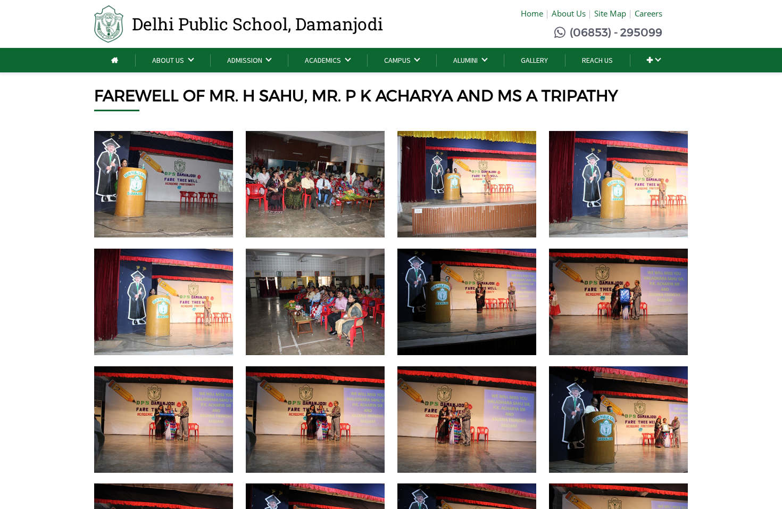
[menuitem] (114, 60)
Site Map (610, 13)
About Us (569, 13)
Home (532, 13)
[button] (653, 60)
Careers (648, 13)
